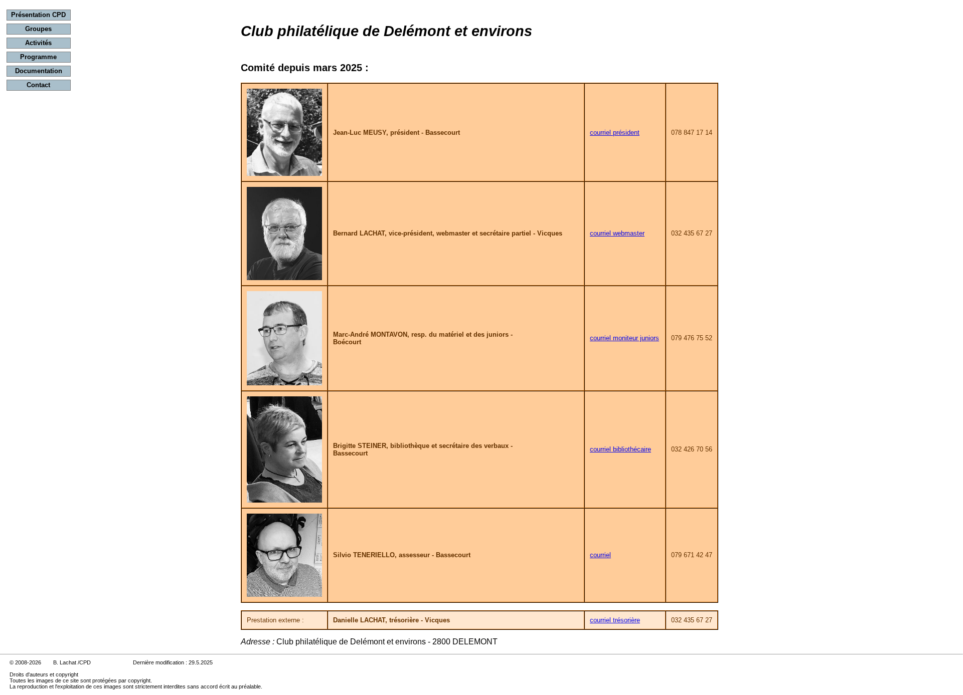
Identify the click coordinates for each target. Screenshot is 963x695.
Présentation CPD (38, 15)
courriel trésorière (615, 620)
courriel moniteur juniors (624, 338)
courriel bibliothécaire (620, 449)
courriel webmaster (617, 233)
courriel (600, 555)
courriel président (614, 132)
